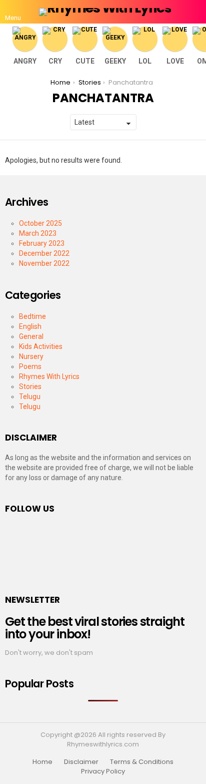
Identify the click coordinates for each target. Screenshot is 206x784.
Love (175, 61)
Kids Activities (40, 346)
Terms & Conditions (142, 762)
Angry (25, 61)
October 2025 (40, 223)
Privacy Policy (103, 771)
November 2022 (44, 263)
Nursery (31, 356)
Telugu (29, 397)
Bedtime (32, 316)
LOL (145, 61)
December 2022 (44, 253)
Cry (55, 61)
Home (42, 762)
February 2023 (41, 243)
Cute (85, 61)
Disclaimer (81, 762)
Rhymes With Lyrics (49, 376)
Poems (30, 366)
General (31, 336)
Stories (30, 386)
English (30, 326)
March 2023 (37, 233)
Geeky (115, 61)
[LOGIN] (195, 12)
